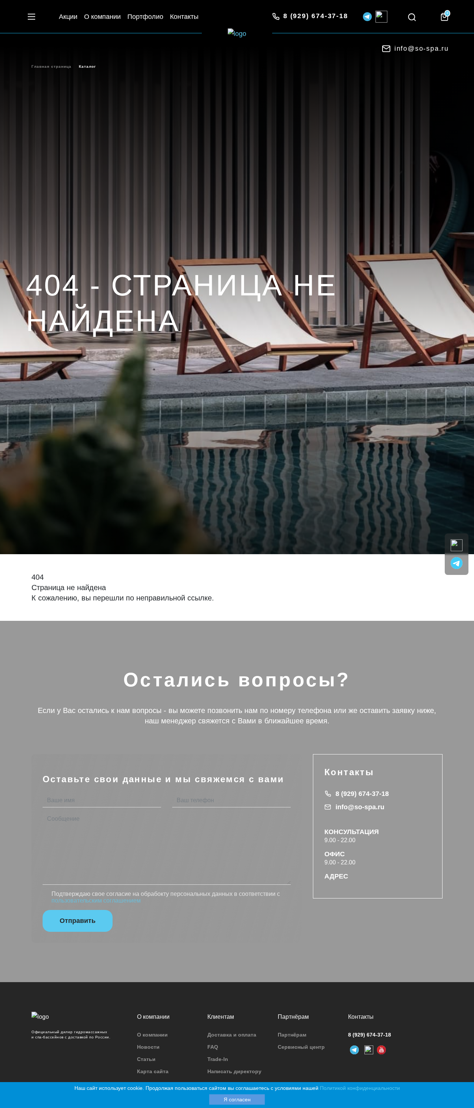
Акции (68, 16)
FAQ (212, 1047)
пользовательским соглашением (96, 900)
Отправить (78, 920)
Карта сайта (152, 1071)
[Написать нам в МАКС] (457, 545)
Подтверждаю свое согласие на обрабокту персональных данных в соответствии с (165, 897)
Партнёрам (292, 1035)
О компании (102, 16)
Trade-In (217, 1059)
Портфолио (145, 16)
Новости (148, 1047)
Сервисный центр (301, 1047)
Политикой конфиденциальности (360, 1088)
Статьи (146, 1059)
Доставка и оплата (231, 1035)
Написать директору (234, 1071)
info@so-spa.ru (360, 807)
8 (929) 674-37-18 (362, 793)
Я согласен (237, 1099)
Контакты (184, 16)
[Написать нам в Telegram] (457, 562)
